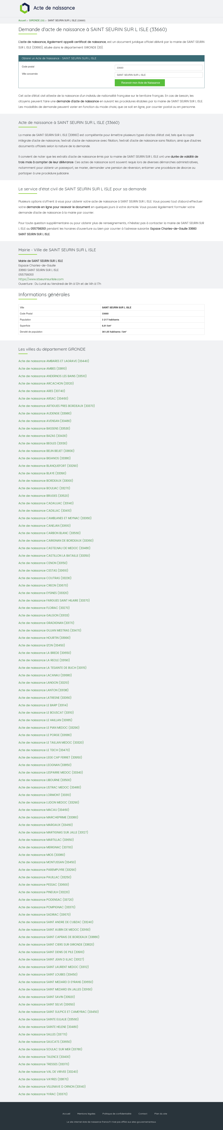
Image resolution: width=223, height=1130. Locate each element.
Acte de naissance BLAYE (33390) (42, 473)
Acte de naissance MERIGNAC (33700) (45, 847)
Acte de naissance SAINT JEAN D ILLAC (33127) (51, 959)
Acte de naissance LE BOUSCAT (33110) (46, 713)
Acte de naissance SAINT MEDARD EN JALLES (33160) (55, 989)
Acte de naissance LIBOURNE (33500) (44, 780)
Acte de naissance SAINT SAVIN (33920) (46, 997)
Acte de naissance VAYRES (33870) (43, 1079)
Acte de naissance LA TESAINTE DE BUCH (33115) (52, 668)
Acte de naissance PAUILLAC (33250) (44, 877)
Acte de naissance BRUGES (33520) (43, 496)
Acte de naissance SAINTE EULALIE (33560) (48, 1019)
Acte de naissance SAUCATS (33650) (45, 1042)
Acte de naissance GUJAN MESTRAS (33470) (49, 630)
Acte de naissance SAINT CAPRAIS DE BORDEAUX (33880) (58, 937)
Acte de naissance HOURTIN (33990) (44, 638)
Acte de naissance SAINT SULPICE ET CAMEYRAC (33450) (58, 1012)
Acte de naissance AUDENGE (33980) (45, 413)
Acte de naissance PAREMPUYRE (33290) (47, 870)
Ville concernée (30, 73)
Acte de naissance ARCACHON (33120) (46, 383)
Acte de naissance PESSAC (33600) (43, 885)
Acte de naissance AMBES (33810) (42, 368)
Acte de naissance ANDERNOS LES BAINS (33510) (52, 376)
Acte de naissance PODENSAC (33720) (45, 900)
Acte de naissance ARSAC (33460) (43, 398)
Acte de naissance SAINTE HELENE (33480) (48, 1027)
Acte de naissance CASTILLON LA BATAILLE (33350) (54, 556)
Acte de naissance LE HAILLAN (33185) (45, 720)
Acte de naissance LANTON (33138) (43, 690)
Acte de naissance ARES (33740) (41, 391)
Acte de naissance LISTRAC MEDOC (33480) (49, 787)
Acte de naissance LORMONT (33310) (44, 795)
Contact (142, 1113)
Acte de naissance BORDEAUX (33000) (45, 481)
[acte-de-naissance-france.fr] (48, 7)
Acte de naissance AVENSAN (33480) (44, 421)
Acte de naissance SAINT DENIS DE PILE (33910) (51, 952)
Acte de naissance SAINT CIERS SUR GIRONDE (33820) (56, 944)
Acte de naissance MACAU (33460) (43, 810)
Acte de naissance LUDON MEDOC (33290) (48, 802)
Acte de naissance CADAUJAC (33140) (46, 503)
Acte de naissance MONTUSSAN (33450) (47, 862)
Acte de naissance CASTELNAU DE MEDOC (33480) (54, 548)
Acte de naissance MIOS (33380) (41, 855)
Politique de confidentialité (117, 1113)
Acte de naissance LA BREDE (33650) (44, 653)
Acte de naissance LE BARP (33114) (43, 705)
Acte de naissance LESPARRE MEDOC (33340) (50, 772)
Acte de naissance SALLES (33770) (42, 1034)
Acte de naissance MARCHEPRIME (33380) (48, 817)
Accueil (22, 20)
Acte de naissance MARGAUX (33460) (45, 825)
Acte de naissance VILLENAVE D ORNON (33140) (52, 1086)
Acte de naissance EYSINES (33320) (43, 593)
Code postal (28, 66)
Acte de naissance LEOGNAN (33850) (45, 765)
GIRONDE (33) (37, 20)
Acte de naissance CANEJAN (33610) (44, 526)
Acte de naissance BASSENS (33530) (44, 428)
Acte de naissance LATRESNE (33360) (45, 698)
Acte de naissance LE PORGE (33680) (45, 735)
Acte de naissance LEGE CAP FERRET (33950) (50, 757)
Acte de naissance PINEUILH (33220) (44, 892)
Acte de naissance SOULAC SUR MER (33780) (50, 1049)
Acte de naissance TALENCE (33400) (44, 1057)
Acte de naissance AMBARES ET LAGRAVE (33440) (53, 361)
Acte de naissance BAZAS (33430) (42, 436)
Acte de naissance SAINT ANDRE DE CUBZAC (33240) (55, 922)
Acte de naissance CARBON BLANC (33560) (49, 533)
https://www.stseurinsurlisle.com (41, 279)
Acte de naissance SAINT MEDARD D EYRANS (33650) (55, 982)
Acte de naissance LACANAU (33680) (45, 675)
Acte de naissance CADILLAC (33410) (45, 511)
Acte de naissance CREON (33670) (43, 585)
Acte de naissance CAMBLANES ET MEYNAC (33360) (55, 518)
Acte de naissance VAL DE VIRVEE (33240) (48, 1072)
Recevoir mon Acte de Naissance (140, 82)
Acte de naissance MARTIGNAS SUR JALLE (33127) (53, 832)
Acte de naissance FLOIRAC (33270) (44, 608)
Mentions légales (86, 1113)
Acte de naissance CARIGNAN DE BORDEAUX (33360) (56, 540)
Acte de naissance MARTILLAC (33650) (46, 840)
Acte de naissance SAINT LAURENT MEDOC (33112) (53, 967)
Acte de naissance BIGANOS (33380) (44, 458)
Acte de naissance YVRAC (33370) (43, 1094)
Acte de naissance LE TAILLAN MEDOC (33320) (51, 742)
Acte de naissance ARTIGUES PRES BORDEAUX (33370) (56, 406)
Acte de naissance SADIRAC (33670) (44, 914)
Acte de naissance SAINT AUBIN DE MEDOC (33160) (54, 930)
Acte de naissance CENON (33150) (42, 563)
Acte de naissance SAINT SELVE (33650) (46, 1004)
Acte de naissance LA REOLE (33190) (44, 660)
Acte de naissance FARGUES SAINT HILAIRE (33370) (54, 600)
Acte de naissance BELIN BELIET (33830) (46, 451)
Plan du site (160, 1113)
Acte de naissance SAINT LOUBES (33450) (48, 974)
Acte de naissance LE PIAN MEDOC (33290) (49, 728)
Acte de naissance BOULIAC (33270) (44, 488)
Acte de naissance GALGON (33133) (43, 615)
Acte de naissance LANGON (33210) (43, 683)
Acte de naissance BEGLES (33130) (42, 443)
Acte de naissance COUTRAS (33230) (45, 578)
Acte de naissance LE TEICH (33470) (44, 750)
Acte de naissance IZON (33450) (41, 645)
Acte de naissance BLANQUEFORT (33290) (48, 466)
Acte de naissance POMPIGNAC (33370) (46, 907)
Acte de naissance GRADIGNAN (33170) (46, 623)
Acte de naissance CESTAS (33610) (43, 570)
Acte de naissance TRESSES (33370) (43, 1064)
